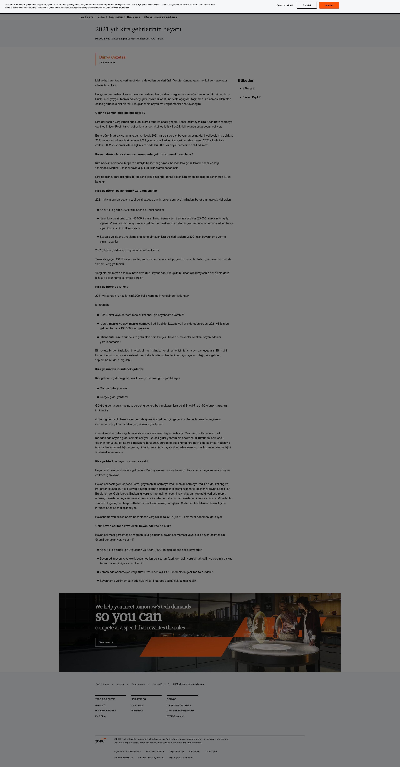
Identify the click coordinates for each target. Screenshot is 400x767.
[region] (200, 7)
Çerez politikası (120, 7)
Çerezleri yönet (285, 5)
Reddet (307, 5)
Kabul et (329, 5)
